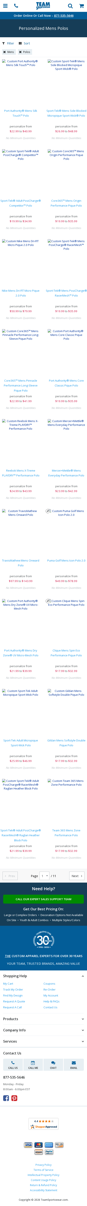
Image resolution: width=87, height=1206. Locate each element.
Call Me (33, 1068)
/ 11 (53, 876)
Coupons (49, 983)
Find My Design (13, 995)
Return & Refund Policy (43, 1185)
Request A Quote (14, 1001)
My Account (51, 995)
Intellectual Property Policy (43, 1175)
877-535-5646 (63, 16)
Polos (26, 52)
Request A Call (12, 1007)
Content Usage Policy (43, 1180)
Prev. (10, 876)
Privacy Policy (43, 1165)
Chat (53, 1068)
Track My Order (13, 989)
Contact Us (50, 1007)
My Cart (8, 983)
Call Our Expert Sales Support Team (43, 899)
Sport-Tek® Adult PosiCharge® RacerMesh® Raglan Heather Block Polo (20, 835)
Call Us (13, 1068)
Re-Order (50, 989)
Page (34, 876)
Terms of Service (43, 1170)
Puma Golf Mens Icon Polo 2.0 (66, 560)
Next (77, 876)
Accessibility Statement (43, 1190)
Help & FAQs (52, 1001)
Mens (10, 52)
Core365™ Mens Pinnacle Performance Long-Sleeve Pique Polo (21, 385)
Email (73, 1068)
